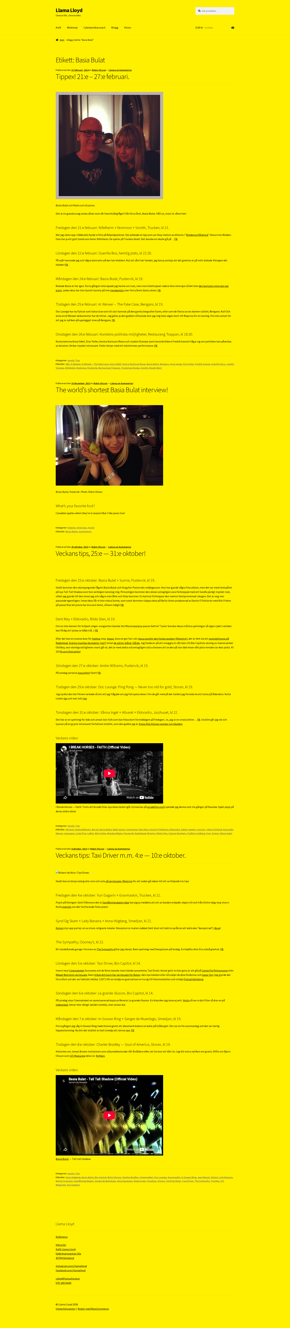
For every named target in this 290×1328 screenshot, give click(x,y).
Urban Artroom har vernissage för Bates (117, 975)
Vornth (144, 367)
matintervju (85, 531)
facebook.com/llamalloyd (70, 1270)
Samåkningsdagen (83, 1181)
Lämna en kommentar (120, 70)
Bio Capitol (100, 1177)
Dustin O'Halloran (159, 829)
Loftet (90, 833)
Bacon (95, 829)
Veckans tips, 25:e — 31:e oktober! (101, 553)
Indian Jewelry (188, 829)
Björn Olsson (114, 1177)
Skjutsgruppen (124, 1181)
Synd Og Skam (173, 1181)
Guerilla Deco (218, 364)
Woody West (155, 367)
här (65, 698)
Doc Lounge (160, 1177)
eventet (66, 906)
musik (71, 360)
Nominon (81, 367)
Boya (217, 928)
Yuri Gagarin (73, 1184)
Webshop (72, 27)
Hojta (186, 1000)
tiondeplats (117, 290)
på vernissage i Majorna (119, 881)
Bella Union (119, 829)
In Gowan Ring (188, 1177)
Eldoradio (175, 829)
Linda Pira (81, 833)
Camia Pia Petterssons (215, 970)
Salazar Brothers (177, 833)
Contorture (131, 829)
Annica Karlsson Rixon (134, 364)
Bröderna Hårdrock (197, 235)
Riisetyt (151, 833)
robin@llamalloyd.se (68, 1278)
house (110, 638)
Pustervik (92, 367)
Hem (62, 39)
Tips (77, 360)
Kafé (58, 27)
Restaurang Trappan (109, 367)
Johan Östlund (214, 829)
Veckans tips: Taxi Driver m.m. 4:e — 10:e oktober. (121, 855)
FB (175, 239)
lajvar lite (207, 975)
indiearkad (62, 1004)
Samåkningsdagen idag (116, 902)
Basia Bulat (153, 364)
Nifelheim (70, 367)
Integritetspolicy (66, 1308)
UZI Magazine (77, 1055)
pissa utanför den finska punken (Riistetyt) (162, 638)
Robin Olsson (99, 70)
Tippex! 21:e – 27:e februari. (92, 76)
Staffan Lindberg (196, 833)
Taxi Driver (187, 1181)
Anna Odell (115, 364)
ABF (67, 364)
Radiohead (140, 833)
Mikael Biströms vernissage (71, 975)
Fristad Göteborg (193, 979)
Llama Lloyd (69, 10)
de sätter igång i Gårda (127, 643)
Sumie (215, 833)
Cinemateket (76, 970)
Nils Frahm (100, 833)
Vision (127, 27)
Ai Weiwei (75, 364)
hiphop (96, 638)
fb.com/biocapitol (70, 651)
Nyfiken (100, 1055)
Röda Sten (162, 833)
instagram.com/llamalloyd (71, 1266)
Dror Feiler (188, 364)
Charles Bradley (130, 1177)
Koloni (59, 928)
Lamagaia (69, 833)
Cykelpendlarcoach (94, 27)
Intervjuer (82, 527)
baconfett (84, 672)
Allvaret (70, 829)
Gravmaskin (174, 1177)
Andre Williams (83, 829)
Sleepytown (140, 1181)
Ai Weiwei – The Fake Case (95, 364)
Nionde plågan (115, 833)
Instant (201, 829)
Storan (161, 1181)
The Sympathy (104, 949)
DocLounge (176, 364)
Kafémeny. (62, 1236)
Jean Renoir (204, 1177)
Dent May (143, 829)
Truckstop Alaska (130, 367)
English (71, 527)
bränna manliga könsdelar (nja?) (87, 643)
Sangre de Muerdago (105, 1181)
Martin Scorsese (64, 1181)
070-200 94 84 (63, 1283)
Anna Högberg (73, 1177)
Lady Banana (225, 1177)
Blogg (114, 27)
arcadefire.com (155, 807)
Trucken (215, 1181)
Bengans (164, 364)
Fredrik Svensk (202, 364)
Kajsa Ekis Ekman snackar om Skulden (160, 724)
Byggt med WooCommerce (93, 1308)
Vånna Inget (226, 833)
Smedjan (151, 1181)
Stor (208, 833)
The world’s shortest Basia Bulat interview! (112, 389)
